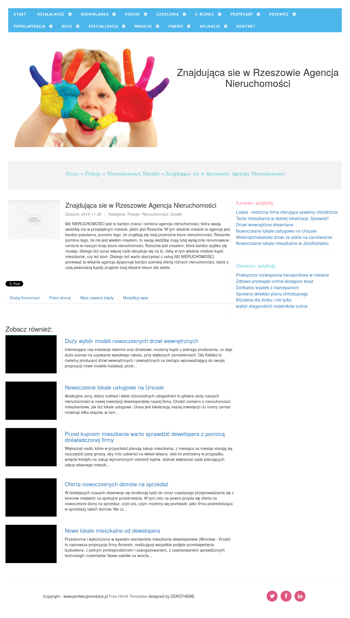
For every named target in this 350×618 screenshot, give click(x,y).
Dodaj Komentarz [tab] (25, 297)
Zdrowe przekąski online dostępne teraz (274, 281)
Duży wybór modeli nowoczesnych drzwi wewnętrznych (131, 341)
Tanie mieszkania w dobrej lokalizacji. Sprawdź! (282, 218)
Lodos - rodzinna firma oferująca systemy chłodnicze (287, 212)
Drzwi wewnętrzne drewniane (264, 224)
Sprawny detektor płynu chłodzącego (272, 294)
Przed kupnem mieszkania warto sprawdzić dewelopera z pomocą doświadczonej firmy (145, 437)
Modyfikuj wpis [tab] (135, 297)
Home (72, 174)
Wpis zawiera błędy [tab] (97, 297)
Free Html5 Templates (128, 596)
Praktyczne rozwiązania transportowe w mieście (282, 275)
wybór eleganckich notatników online (272, 306)
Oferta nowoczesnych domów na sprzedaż (116, 484)
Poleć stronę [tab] (60, 297)
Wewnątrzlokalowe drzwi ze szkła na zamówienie (284, 237)
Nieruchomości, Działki (133, 174)
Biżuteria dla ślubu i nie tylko (263, 300)
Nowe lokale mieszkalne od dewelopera (112, 530)
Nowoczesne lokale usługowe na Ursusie (114, 387)
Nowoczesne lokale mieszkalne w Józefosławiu (282, 243)
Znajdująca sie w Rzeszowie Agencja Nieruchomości (225, 174)
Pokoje (93, 174)
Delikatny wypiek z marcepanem (267, 287)
